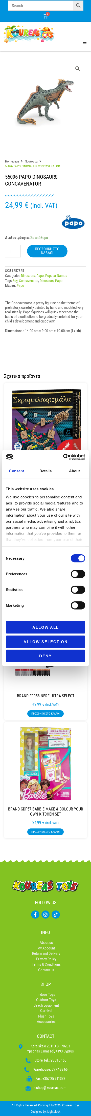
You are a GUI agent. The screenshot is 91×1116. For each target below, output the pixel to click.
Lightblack (53, 1111)
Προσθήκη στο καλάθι (47, 251)
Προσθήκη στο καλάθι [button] (45, 713)
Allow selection (46, 641)
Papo (40, 276)
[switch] (78, 574)
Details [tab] (45, 471)
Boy (14, 281)
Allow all (45, 627)
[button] (77, 68)
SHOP (45, 984)
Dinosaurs (28, 276)
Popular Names (56, 276)
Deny (45, 656)
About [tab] (74, 471)
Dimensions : (14, 331)
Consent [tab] (16, 471)
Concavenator (28, 281)
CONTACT (45, 1036)
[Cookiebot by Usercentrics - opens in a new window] (64, 457)
